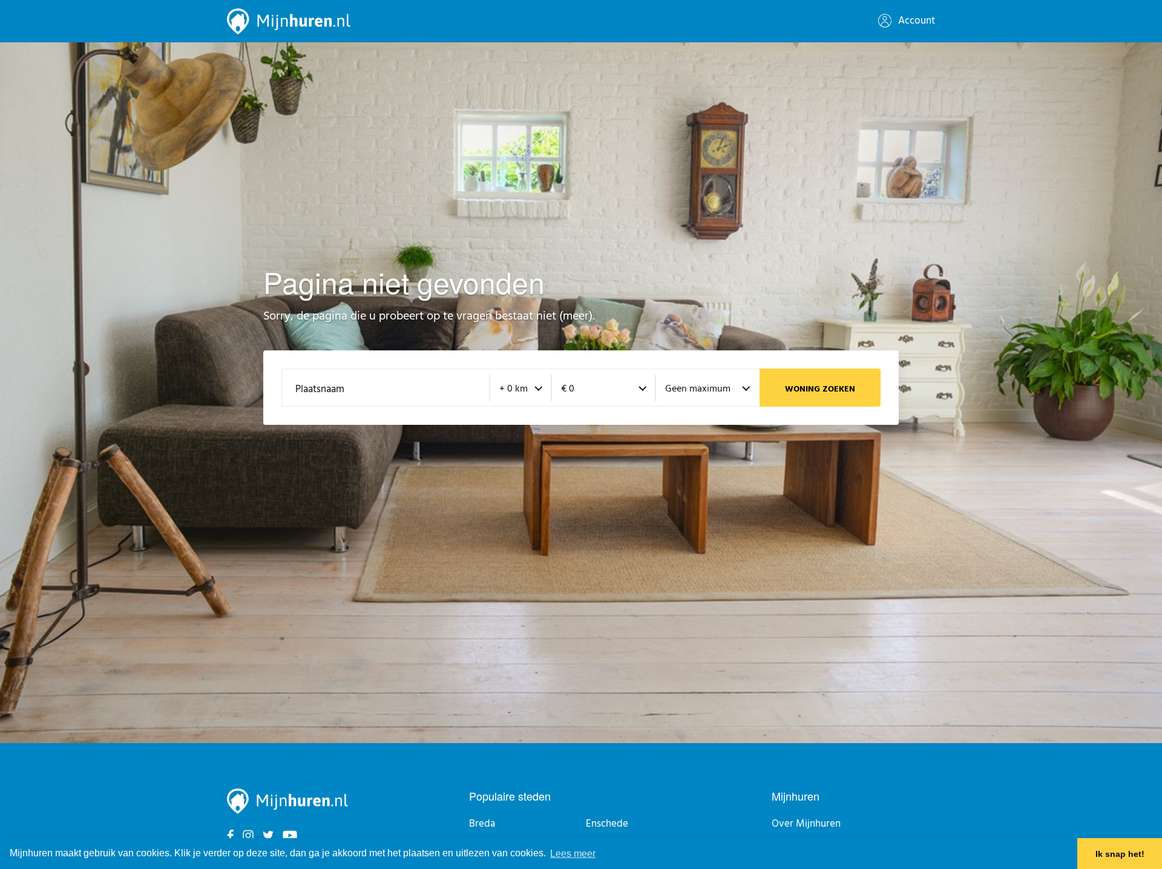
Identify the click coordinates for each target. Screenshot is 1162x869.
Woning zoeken (820, 389)
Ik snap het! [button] (1119, 854)
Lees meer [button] (573, 853)
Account (915, 21)
